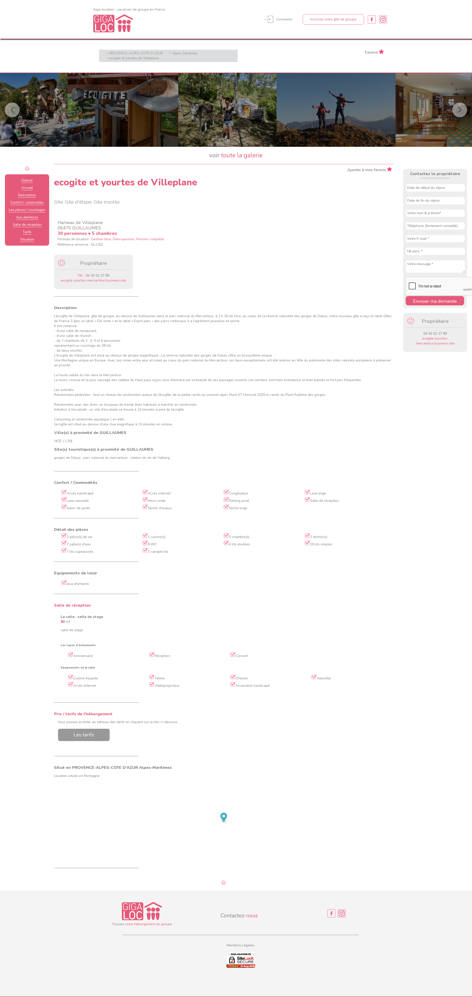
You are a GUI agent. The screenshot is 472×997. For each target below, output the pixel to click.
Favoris (371, 52)
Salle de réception (27, 224)
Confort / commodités (27, 202)
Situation (27, 239)
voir (236, 155)
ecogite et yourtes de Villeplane (134, 58)
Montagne (92, 776)
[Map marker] (224, 818)
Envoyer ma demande (435, 301)
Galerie (27, 180)
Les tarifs (84, 734)
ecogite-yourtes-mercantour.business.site (93, 280)
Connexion (284, 19)
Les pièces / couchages (27, 210)
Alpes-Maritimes (184, 53)
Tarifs (27, 232)
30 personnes (73, 233)
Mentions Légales (240, 945)
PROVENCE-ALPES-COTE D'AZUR (136, 53)
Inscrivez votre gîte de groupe (333, 19)
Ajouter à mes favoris (366, 169)
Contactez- (239, 915)
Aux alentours (27, 217)
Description (27, 195)
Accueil (27, 187)
